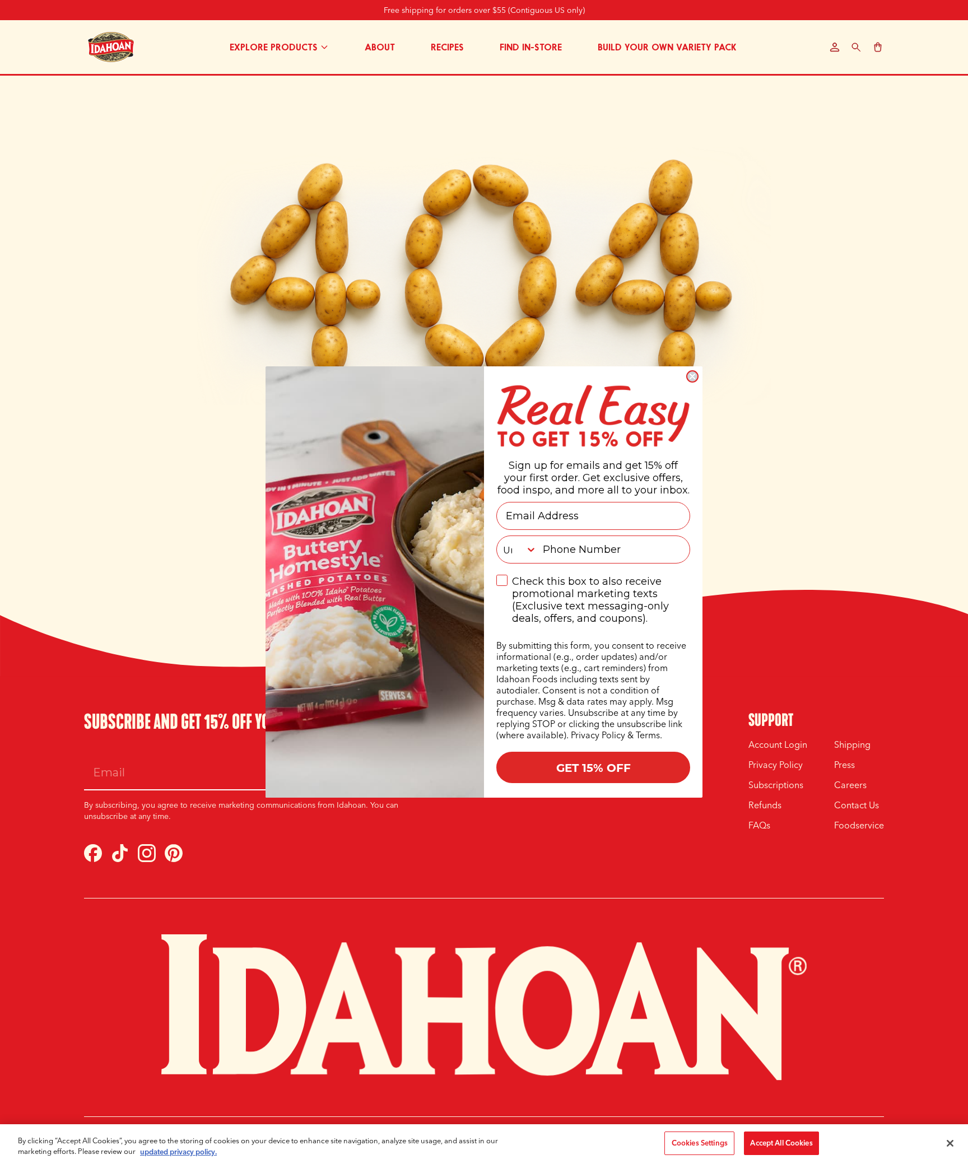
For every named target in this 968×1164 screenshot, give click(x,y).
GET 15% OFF (593, 767)
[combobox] (517, 549)
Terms (648, 735)
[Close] (950, 1143)
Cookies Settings (700, 1142)
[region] (484, 1144)
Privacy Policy (598, 735)
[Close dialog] (692, 376)
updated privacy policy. (178, 1151)
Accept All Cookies (781, 1142)
